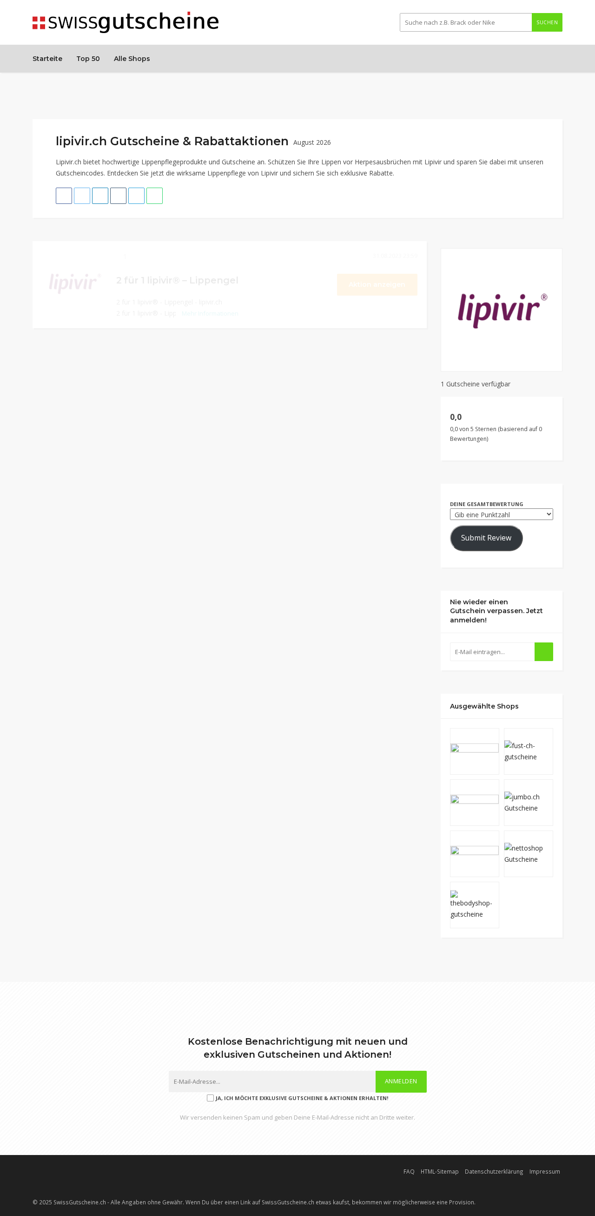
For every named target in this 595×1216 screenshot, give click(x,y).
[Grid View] (536, 137)
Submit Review (486, 538)
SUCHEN (547, 22)
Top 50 (88, 58)
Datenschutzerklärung (494, 1171)
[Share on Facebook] (64, 196)
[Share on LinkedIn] (100, 196)
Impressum (544, 1171)
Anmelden (401, 1081)
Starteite (47, 58)
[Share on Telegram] (136, 196)
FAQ (409, 1171)
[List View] (546, 137)
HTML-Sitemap (440, 1171)
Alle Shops (132, 58)
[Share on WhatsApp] (154, 196)
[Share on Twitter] (82, 196)
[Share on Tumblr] (118, 196)
